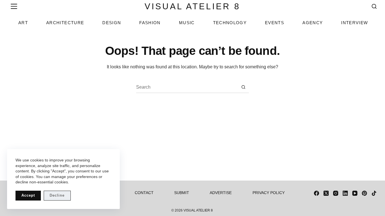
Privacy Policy (269, 192)
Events (274, 22)
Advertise (221, 192)
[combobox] (187, 87)
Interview (354, 22)
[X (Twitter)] (326, 193)
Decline (57, 195)
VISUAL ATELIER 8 (192, 6)
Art (23, 22)
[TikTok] (374, 193)
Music (187, 22)
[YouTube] (354, 193)
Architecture (65, 22)
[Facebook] (316, 193)
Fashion (149, 22)
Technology (230, 22)
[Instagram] (335, 193)
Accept (28, 195)
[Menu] (12, 6)
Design (111, 22)
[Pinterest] (364, 193)
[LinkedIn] (345, 193)
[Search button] (243, 87)
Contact (144, 192)
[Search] (374, 6)
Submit (181, 192)
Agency (312, 22)
